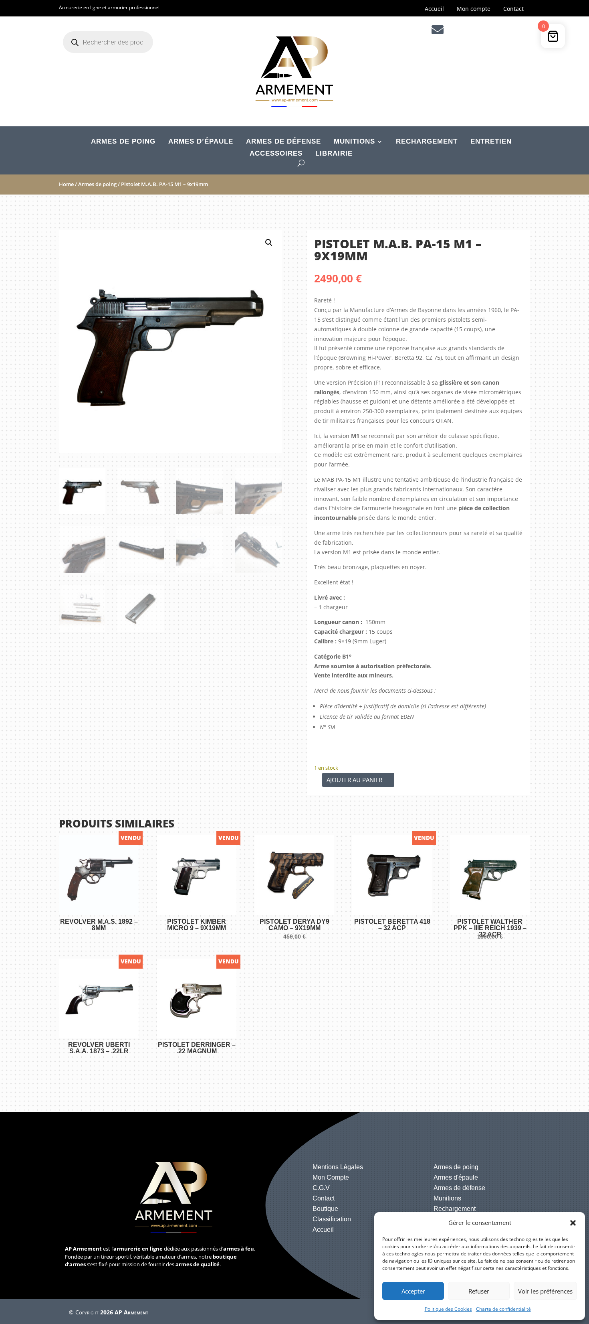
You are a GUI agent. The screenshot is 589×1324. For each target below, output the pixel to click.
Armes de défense (283, 142)
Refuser (478, 1291)
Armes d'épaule (456, 1177)
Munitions (354, 142)
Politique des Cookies (448, 1309)
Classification (332, 1219)
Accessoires (276, 154)
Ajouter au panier (354, 780)
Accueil (434, 9)
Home (66, 184)
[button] (573, 1223)
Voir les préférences (545, 1291)
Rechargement (427, 142)
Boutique (325, 1208)
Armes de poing (123, 142)
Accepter (413, 1291)
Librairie (334, 154)
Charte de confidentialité (503, 1309)
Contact (513, 9)
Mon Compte (331, 1177)
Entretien (491, 142)
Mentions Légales (338, 1167)
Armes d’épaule (200, 142)
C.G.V (321, 1187)
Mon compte (473, 9)
